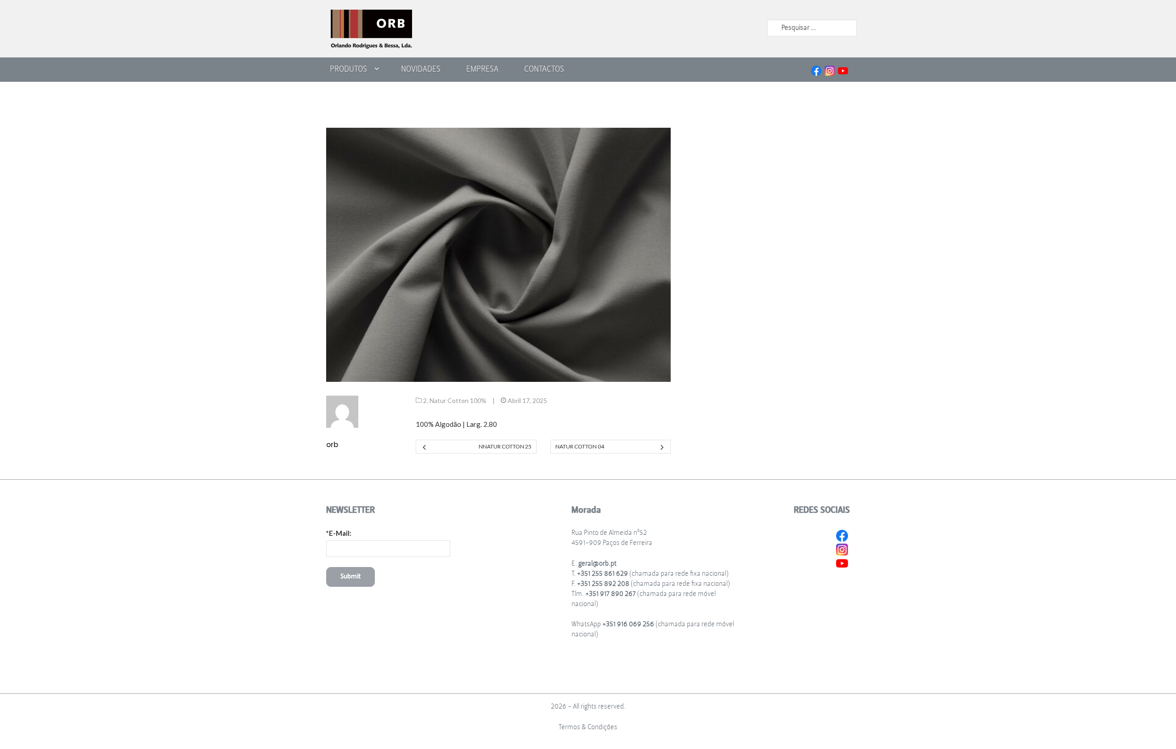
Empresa (482, 69)
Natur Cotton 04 (579, 446)
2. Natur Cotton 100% (454, 400)
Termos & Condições (588, 727)
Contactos (544, 69)
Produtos (348, 69)
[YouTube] (843, 69)
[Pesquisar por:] (812, 27)
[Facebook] (816, 69)
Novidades (421, 69)
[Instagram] (830, 69)
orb (332, 444)
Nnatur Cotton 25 (505, 446)
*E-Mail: (338, 533)
